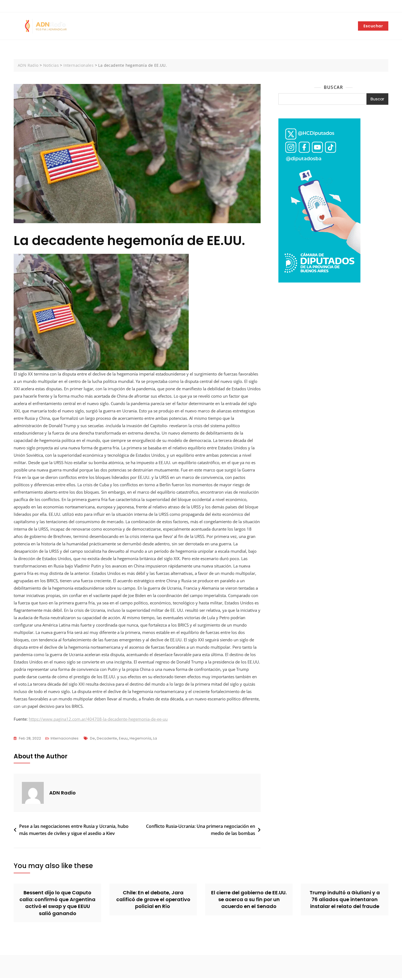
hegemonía (140, 738)
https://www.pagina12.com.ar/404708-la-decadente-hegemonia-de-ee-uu (98, 719)
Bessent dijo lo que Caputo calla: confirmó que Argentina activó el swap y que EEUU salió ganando (57, 903)
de (92, 738)
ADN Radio (62, 792)
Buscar (333, 87)
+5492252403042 (32, 6)
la (155, 738)
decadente (107, 738)
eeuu (123, 738)
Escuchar (373, 26)
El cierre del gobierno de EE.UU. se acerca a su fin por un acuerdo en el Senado (249, 899)
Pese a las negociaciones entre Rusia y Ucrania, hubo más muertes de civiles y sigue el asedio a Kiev (74, 829)
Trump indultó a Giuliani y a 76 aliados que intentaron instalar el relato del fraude (345, 899)
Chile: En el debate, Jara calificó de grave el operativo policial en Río (153, 899)
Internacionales (64, 738)
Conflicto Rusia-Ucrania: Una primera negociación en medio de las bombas (200, 829)
